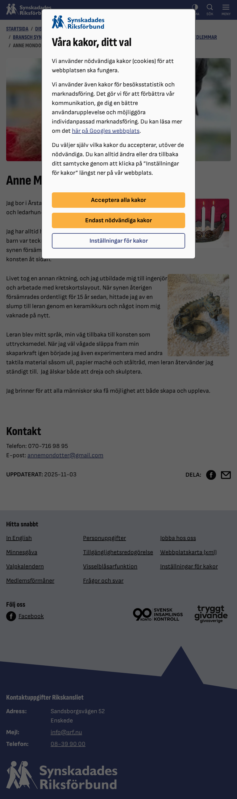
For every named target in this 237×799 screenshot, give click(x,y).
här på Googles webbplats (105, 131)
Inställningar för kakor (118, 241)
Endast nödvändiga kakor (118, 220)
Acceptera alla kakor (118, 200)
